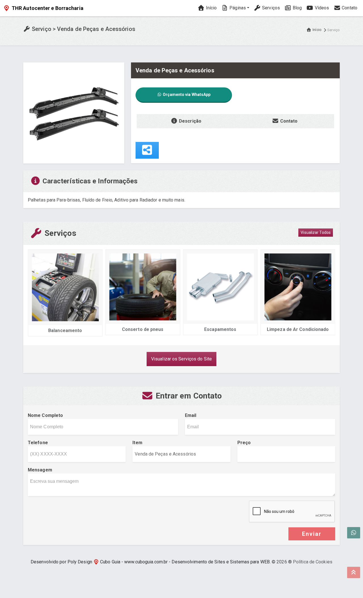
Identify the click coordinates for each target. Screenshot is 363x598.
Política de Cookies (312, 562)
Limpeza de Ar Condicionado (298, 329)
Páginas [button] (237, 8)
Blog (297, 8)
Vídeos (321, 8)
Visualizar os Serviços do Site (181, 359)
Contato (349, 8)
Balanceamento (65, 330)
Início (210, 8)
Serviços (270, 8)
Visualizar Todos (316, 232)
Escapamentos (220, 329)
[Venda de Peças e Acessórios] (74, 112)
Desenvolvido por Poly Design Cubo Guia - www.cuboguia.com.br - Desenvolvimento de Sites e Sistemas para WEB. (151, 562)
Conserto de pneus (143, 329)
